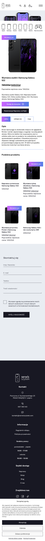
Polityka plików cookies (15, 538)
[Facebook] (22, 496)
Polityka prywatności (23, 434)
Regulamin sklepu (22, 430)
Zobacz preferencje (22, 534)
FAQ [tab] (29, 119)
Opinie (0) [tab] (18, 119)
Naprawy (22, 471)
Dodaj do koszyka (13, 104)
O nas (22, 483)
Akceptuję (22, 522)
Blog (22, 479)
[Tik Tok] (27, 496)
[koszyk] (29, 6)
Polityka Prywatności (29, 538)
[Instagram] (17, 496)
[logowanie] (25, 6)
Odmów (23, 528)
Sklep (22, 475)
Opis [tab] (6, 119)
